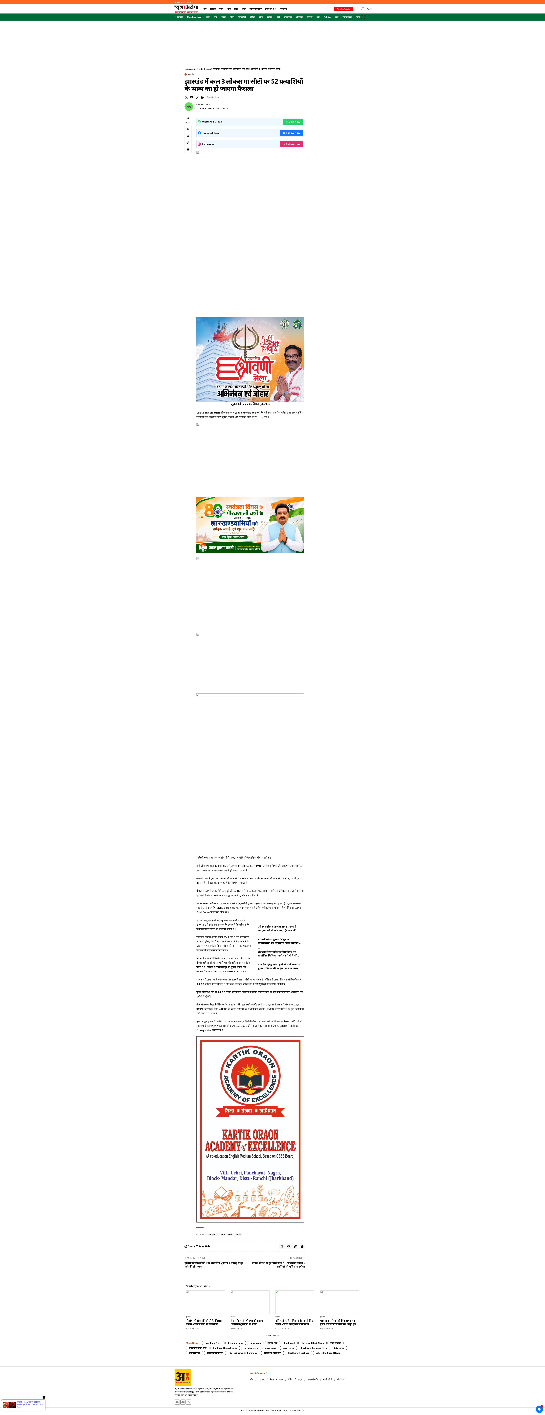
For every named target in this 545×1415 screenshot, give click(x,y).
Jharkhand (289, 1343)
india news (270, 1348)
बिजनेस (309, 17)
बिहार (232, 17)
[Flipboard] (361, 18)
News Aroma (203, 104)
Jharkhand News (225, 1234)
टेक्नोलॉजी (242, 17)
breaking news (235, 1343)
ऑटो (278, 17)
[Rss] (364, 18)
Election (211, 1234)
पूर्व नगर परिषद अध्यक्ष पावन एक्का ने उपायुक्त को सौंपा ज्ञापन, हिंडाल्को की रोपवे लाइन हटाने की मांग (277, 928)
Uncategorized (194, 17)
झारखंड (180, 17)
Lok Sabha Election (247, 412)
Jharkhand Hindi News (312, 1343)
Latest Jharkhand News (328, 1353)
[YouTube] (361, 15)
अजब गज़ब (288, 17)
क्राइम (224, 17)
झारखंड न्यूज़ (272, 1343)
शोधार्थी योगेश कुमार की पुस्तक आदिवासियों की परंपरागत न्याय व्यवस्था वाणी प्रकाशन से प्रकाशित (278, 941)
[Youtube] (177, 1402)
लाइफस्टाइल (347, 17)
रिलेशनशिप (359, 17)
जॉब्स (261, 17)
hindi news (255, 1343)
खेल (318, 17)
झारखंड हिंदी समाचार (215, 1353)
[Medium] (368, 15)
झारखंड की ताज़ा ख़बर (272, 1353)
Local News (288, 1348)
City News (339, 1348)
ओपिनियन (299, 17)
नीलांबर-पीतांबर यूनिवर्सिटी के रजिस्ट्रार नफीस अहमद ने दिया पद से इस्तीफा (204, 1322)
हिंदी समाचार (335, 1343)
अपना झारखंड (194, 1353)
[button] (356, 9)
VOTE (260, 866)
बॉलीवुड (269, 17)
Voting (238, 1234)
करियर (252, 17)
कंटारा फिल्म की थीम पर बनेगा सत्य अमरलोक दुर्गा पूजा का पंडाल (247, 1322)
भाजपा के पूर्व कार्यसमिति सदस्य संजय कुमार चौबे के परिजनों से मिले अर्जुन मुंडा (338, 1322)
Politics (327, 17)
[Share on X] (186, 97)
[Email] (192, 97)
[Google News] (365, 15)
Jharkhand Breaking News (314, 1348)
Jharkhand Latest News (225, 1348)
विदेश (207, 17)
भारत (215, 17)
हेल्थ (336, 17)
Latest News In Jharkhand (243, 1353)
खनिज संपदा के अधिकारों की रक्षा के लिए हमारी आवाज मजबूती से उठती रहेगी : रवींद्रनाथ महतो (294, 1322)
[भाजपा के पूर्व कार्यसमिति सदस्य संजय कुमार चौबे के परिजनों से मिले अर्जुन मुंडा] (339, 1302)
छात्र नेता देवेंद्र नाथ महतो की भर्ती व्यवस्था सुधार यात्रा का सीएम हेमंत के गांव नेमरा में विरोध (279, 966)
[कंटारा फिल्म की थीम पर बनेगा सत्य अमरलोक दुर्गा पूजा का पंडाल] (250, 1302)
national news (251, 1348)
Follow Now (293, 133)
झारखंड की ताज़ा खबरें (198, 1348)
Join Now (294, 122)
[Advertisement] (272, 42)
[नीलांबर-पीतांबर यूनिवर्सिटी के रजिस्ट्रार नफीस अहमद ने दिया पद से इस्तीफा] (205, 1302)
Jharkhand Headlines (298, 1353)
